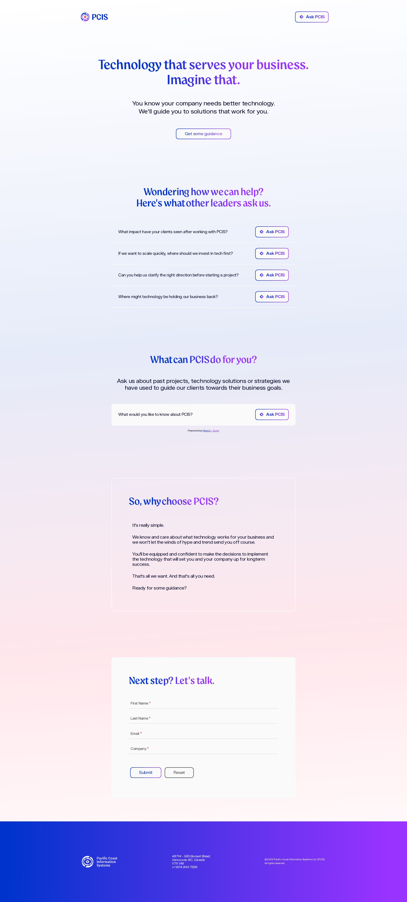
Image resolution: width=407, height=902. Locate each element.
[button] (145, 772)
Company (140, 749)
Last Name (141, 718)
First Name (141, 703)
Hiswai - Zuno (211, 430)
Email (136, 734)
